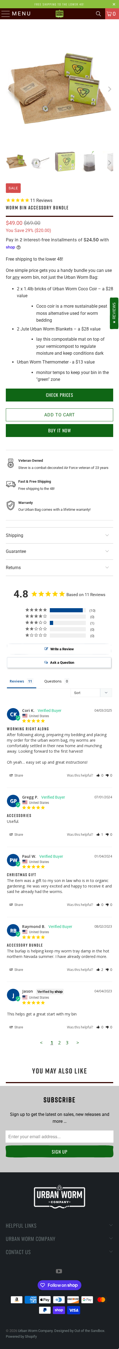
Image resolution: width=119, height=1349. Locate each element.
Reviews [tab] (17, 681)
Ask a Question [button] (62, 662)
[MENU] (4, 13)
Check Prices (59, 395)
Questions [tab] (53, 681)
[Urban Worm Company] (59, 13)
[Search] (98, 13)
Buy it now (59, 430)
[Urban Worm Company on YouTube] (59, 1272)
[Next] (109, 89)
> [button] (77, 1042)
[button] (100, 775)
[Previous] (10, 89)
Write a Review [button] (62, 649)
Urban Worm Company (35, 1331)
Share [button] (18, 775)
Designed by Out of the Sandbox (79, 1331)
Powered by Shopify (21, 1336)
